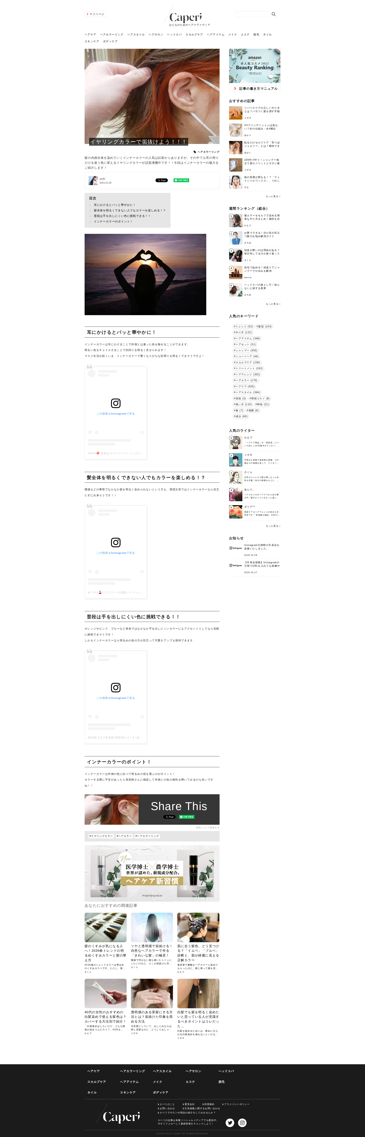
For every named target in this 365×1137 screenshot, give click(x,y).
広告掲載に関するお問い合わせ (202, 1108)
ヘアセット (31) (246, 344)
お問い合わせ (167, 1108)
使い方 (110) (244, 404)
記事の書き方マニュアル (258, 88)
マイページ (97, 14)
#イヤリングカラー (101, 836)
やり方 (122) (244, 332)
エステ (245, 34)
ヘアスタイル (136, 34)
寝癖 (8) (254, 410)
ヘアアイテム (216, 34)
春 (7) (239, 410)
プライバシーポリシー (237, 1104)
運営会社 (190, 1104)
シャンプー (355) (246, 350)
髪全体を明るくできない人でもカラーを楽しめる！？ (130, 210)
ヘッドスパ (174, 34)
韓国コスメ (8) (260, 398)
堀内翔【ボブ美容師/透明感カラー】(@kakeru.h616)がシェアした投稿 (135, 737)
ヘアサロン (156, 34)
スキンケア (92, 41)
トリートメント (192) (249, 368)
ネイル (267, 34)
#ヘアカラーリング (147, 836)
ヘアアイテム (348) (248, 338)
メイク (232, 34)
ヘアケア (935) (245, 386)
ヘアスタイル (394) (248, 392)
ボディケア (110, 41)
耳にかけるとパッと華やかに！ (115, 204)
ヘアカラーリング (112, 34)
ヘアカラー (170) (246, 380)
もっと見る (272, 196)
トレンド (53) (244, 326)
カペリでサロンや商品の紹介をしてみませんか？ (188, 1112)
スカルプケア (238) (248, 362)
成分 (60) (242, 416)
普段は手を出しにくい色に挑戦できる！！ (122, 215)
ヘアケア (90, 34)
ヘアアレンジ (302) (248, 374)
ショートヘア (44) (247, 356)
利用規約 (209, 1104)
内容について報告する (208, 827)
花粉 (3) (241, 398)
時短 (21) (263, 404)
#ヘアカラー (124, 836)
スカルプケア (194, 34)
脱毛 (256, 34)
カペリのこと (167, 1104)
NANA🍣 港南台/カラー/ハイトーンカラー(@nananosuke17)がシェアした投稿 (141, 453)
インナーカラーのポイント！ (113, 221)
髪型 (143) (265, 326)
